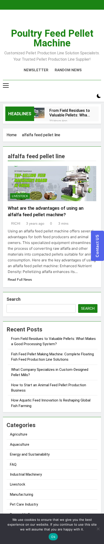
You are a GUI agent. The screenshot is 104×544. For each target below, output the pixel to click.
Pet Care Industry (24, 504)
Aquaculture (19, 444)
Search (14, 299)
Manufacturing (21, 494)
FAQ (13, 464)
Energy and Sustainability (30, 454)
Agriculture (18, 434)
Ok (53, 537)
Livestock (20, 196)
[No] (98, 528)
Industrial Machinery (26, 474)
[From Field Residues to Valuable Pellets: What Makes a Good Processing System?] (39, 113)
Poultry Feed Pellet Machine (52, 38)
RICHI (15, 223)
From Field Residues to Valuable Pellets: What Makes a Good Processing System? (69, 112)
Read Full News (20, 279)
